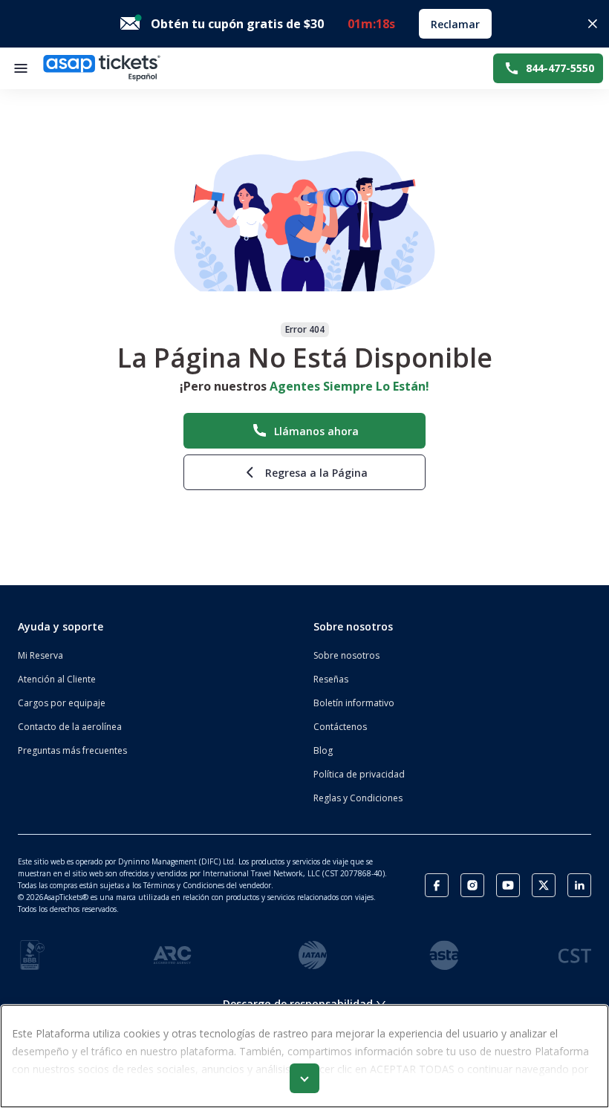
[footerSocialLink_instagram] (472, 885)
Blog (323, 750)
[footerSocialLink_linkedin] (579, 885)
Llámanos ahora (316, 431)
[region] (304, 1056)
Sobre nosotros (346, 655)
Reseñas (330, 679)
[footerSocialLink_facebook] (437, 885)
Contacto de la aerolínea (70, 726)
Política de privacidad (359, 774)
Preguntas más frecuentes (72, 750)
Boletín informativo (353, 703)
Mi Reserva (40, 655)
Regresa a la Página (316, 473)
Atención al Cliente (57, 679)
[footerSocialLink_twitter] (544, 885)
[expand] (304, 1078)
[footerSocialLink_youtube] (508, 885)
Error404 (305, 329)
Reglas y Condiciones (358, 798)
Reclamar (455, 24)
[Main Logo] (102, 68)
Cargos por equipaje (61, 703)
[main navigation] (21, 68)
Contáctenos (340, 726)
